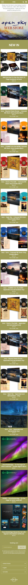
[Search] (23, 2)
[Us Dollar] (14, 572)
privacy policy (21, 553)
